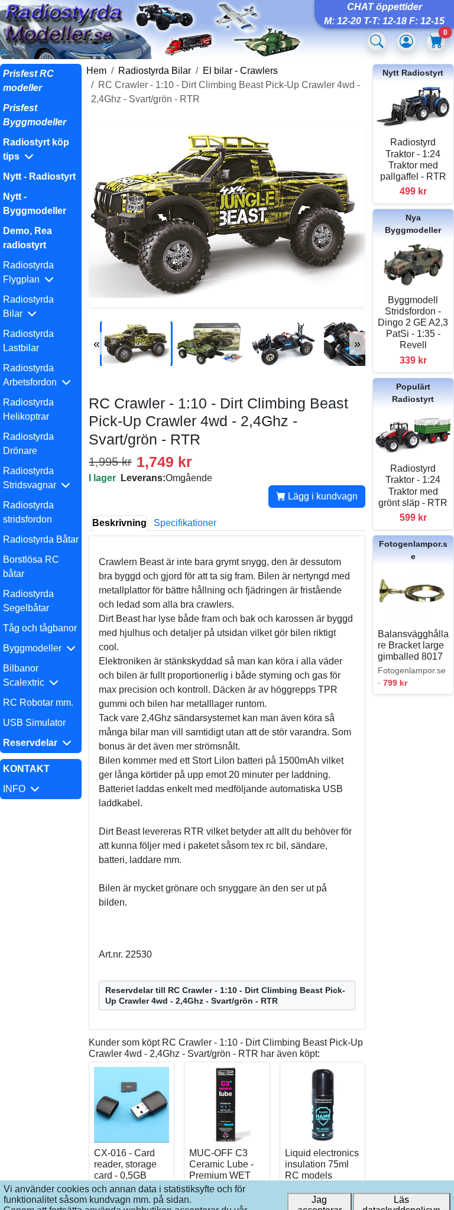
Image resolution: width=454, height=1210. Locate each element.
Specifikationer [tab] (185, 523)
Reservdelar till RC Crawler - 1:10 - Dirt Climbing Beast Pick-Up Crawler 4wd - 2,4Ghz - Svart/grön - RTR (225, 995)
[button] (41, 149)
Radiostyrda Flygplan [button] (28, 272)
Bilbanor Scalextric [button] (26, 675)
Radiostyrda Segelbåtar (28, 601)
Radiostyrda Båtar (41, 539)
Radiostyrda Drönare (28, 444)
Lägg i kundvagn (322, 496)
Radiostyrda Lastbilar (28, 341)
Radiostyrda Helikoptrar (28, 409)
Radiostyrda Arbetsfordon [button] (32, 375)
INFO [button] (16, 789)
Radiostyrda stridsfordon (28, 512)
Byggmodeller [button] (34, 648)
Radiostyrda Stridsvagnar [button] (32, 478)
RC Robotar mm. (38, 703)
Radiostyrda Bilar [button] (28, 306)
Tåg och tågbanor (40, 628)
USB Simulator (34, 723)
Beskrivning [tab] (119, 523)
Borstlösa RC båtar (31, 566)
